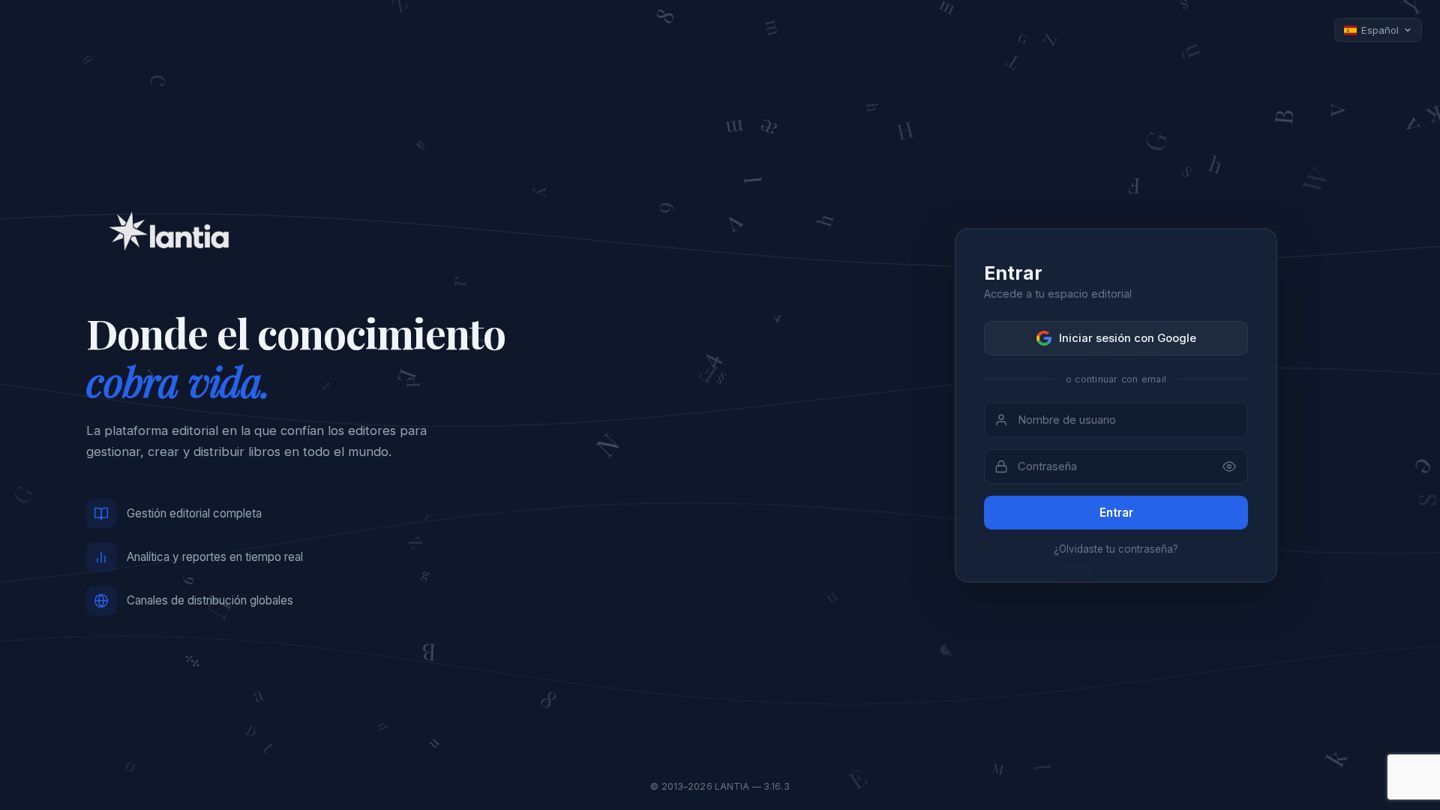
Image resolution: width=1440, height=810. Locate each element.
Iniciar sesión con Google (1127, 338)
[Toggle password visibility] (1229, 466)
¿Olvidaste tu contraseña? (1116, 549)
